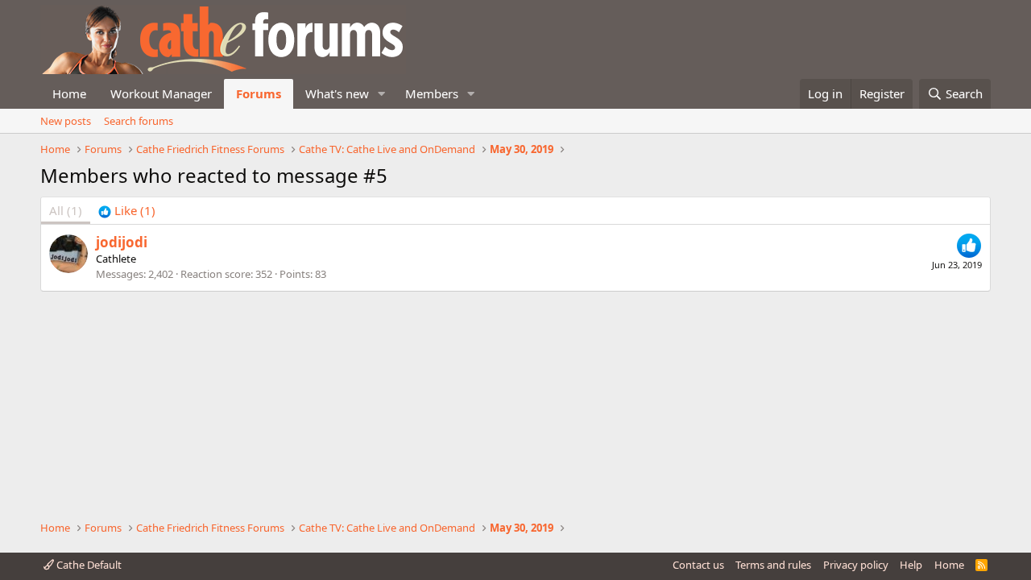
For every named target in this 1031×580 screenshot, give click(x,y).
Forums (258, 93)
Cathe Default (88, 564)
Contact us (698, 564)
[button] (382, 94)
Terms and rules (773, 564)
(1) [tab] (65, 210)
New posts (65, 121)
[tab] (127, 210)
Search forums (138, 121)
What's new (337, 93)
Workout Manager (161, 93)
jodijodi (121, 242)
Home (69, 93)
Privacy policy (855, 564)
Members (431, 93)
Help (911, 564)
